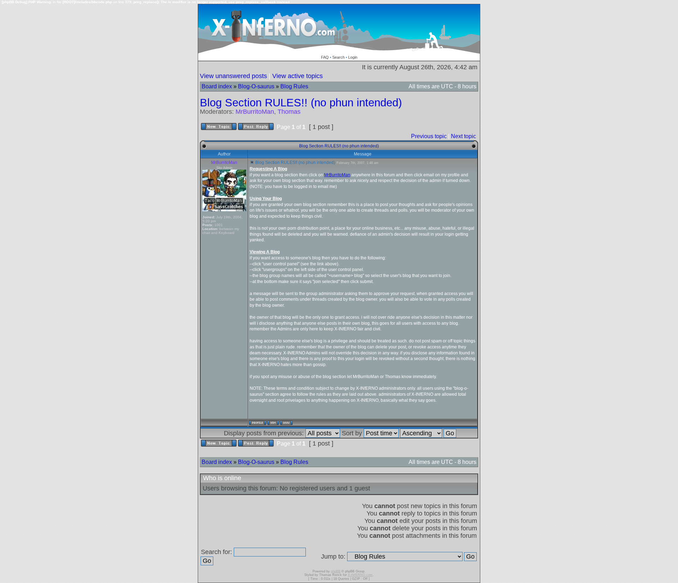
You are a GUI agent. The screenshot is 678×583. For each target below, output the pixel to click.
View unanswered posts (233, 76)
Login (352, 57)
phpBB (335, 571)
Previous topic (429, 136)
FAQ (325, 57)
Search (338, 57)
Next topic (463, 136)
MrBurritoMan (255, 111)
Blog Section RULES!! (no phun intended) (301, 102)
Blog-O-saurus (256, 86)
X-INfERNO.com (360, 575)
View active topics (297, 76)
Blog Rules (294, 86)
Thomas (289, 111)
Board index (217, 86)
